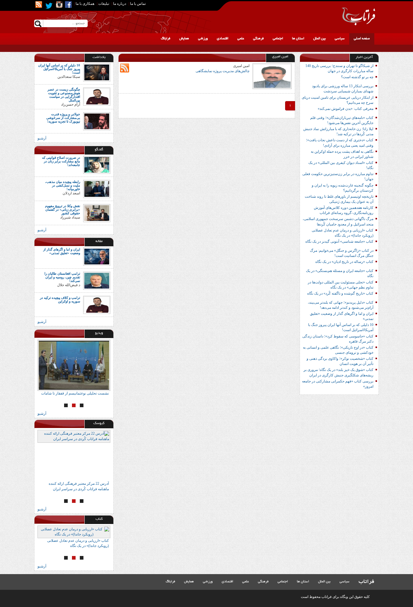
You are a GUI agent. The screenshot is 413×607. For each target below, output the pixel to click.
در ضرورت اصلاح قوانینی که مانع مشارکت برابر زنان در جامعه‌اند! (61, 161)
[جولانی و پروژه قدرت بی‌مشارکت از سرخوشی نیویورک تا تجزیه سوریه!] (96, 121)
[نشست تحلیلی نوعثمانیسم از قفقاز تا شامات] (73, 365)
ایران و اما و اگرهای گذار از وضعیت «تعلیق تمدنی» (61, 251)
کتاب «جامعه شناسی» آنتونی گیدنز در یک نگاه (339, 241)
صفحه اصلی (362, 38)
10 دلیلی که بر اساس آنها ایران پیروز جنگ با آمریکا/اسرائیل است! (59, 68)
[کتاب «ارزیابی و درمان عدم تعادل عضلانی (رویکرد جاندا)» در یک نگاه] (73, 532)
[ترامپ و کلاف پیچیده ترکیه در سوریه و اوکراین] (96, 304)
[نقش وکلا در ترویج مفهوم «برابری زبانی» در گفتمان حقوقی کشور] (96, 212)
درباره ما (119, 4)
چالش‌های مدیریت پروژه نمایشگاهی (222, 71)
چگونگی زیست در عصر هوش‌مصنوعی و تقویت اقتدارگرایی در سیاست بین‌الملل (63, 95)
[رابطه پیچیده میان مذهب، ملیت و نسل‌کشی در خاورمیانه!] (96, 188)
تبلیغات (103, 4)
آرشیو (41, 138)
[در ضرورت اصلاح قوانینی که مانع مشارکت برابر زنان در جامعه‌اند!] (96, 164)
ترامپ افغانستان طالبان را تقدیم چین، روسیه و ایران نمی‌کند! (62, 277)
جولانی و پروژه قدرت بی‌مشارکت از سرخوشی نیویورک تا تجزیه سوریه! (63, 117)
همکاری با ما (85, 4)
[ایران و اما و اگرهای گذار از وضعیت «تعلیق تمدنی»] (96, 256)
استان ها (298, 38)
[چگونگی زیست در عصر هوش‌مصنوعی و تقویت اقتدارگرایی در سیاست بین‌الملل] (96, 96)
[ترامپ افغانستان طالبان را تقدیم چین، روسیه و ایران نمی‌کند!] (96, 280)
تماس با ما (138, 4)
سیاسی (340, 38)
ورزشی (203, 38)
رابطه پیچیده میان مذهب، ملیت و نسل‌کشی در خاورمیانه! (62, 185)
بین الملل (319, 38)
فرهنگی (258, 38)
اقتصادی (222, 38)
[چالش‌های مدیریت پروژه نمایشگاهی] (272, 76)
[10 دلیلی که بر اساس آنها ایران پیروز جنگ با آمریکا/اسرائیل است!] (96, 72)
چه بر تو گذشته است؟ (357, 77)
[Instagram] (59, 4)
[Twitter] (49, 5)
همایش (184, 38)
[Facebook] (68, 4)
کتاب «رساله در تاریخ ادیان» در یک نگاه (344, 262)
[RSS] (38, 4)
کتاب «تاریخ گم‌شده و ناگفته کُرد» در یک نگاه (340, 293)
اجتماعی (278, 38)
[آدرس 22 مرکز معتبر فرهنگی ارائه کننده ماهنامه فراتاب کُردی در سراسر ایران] (73, 455)
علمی (240, 38)
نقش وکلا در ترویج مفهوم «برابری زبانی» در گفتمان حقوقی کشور (62, 209)
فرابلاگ (165, 38)
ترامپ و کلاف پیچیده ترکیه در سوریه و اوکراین (60, 299)
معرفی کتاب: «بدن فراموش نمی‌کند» (345, 109)
